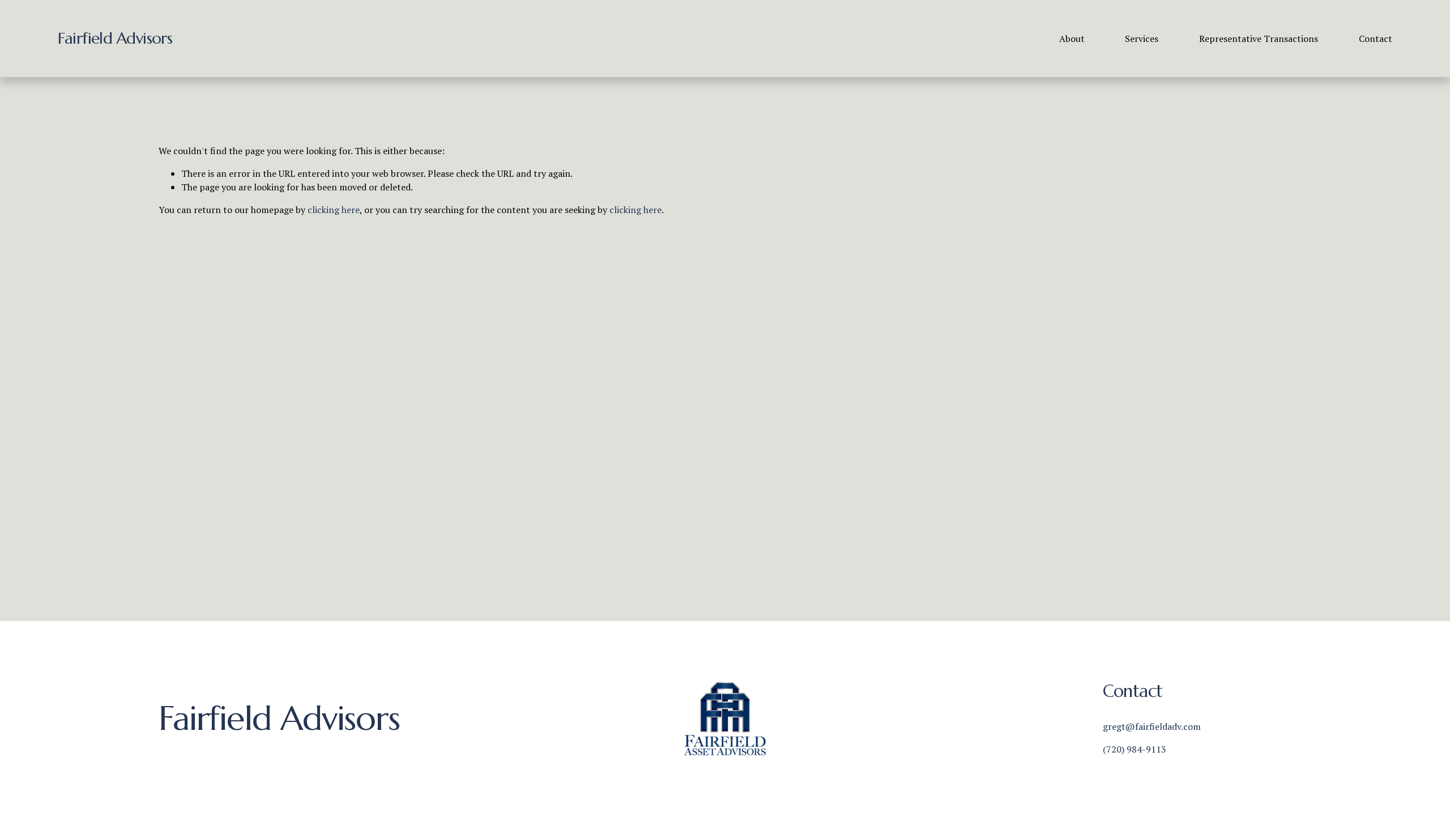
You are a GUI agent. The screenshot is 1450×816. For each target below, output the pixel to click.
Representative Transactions (1258, 38)
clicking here (334, 209)
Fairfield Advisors (115, 38)
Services (1141, 38)
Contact (1375, 38)
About (1072, 38)
